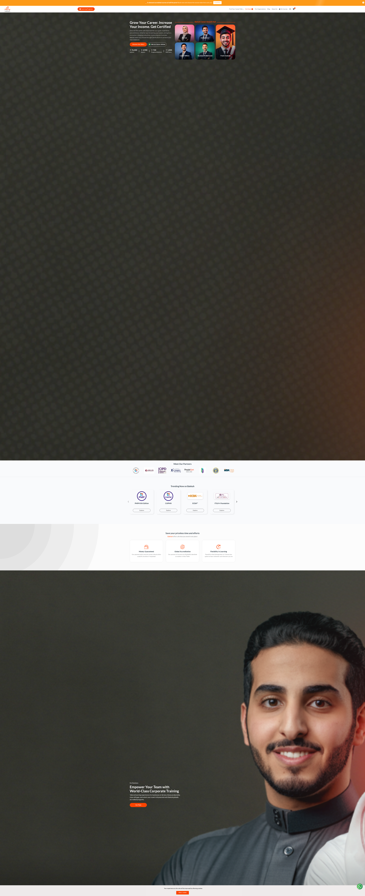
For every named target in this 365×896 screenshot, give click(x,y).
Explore (141, 510)
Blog (268, 9)
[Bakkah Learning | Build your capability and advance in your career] (7, 9)
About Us (274, 9)
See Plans (138, 805)
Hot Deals (248, 9)
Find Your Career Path (235, 9)
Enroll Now (217, 2)
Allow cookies (183, 892)
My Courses (283, 9)
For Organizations (260, 9)
